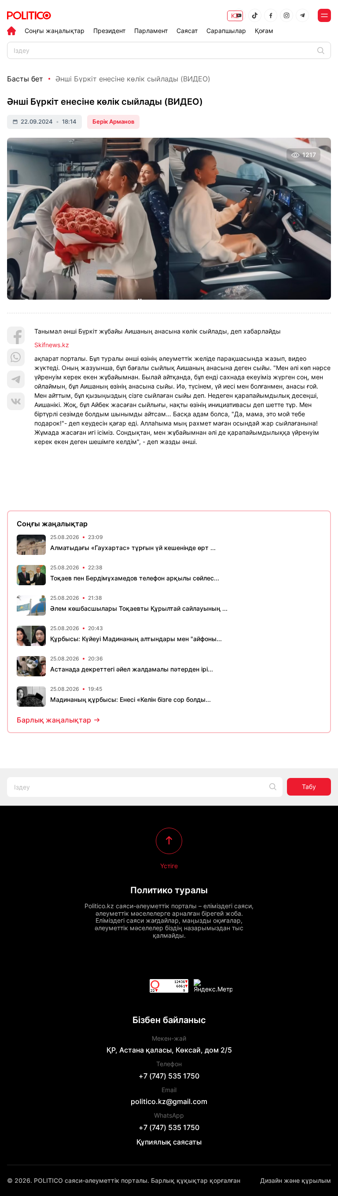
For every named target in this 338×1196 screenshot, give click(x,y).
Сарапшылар (226, 31)
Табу (309, 786)
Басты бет (25, 78)
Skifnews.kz (51, 345)
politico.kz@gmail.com (169, 1101)
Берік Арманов (113, 121)
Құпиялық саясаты (169, 1141)
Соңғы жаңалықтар (54, 31)
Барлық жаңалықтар (54, 719)
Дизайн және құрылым (295, 1180)
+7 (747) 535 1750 (169, 1075)
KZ (235, 15)
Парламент (151, 31)
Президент (109, 31)
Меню (324, 15)
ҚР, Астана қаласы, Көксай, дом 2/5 (169, 1050)
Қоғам (264, 31)
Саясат (187, 31)
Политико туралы (169, 890)
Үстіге (169, 865)
